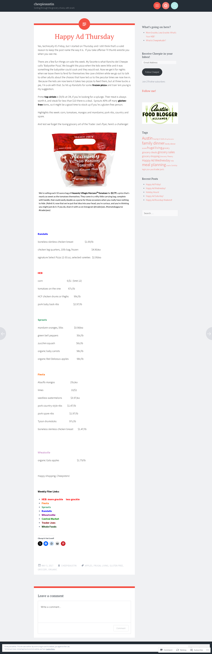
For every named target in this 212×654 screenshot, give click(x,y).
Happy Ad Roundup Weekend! (159, 200)
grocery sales (166, 152)
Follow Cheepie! (152, 72)
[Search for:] (160, 213)
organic (52, 569)
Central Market (50, 518)
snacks (168, 165)
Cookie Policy (50, 649)
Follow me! (149, 91)
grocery (42, 569)
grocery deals (149, 152)
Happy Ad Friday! (153, 184)
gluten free (116, 565)
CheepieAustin (69, 565)
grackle (58, 499)
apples (88, 565)
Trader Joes (48, 522)
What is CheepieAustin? (156, 40)
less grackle (73, 499)
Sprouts (46, 507)
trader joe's (159, 169)
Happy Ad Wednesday (156, 160)
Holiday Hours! (152, 192)
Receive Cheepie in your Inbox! (157, 55)
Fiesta (45, 503)
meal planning (154, 164)
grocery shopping (151, 156)
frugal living (101, 565)
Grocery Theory (166, 156)
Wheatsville (48, 515)
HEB (172, 161)
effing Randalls (169, 139)
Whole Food (48, 526)
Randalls (47, 511)
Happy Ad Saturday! (154, 196)
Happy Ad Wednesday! (156, 188)
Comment (120, 628)
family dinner (153, 143)
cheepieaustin (44, 4)
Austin (147, 138)
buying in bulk (158, 139)
